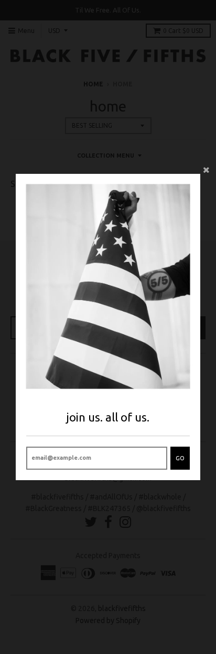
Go (180, 458)
